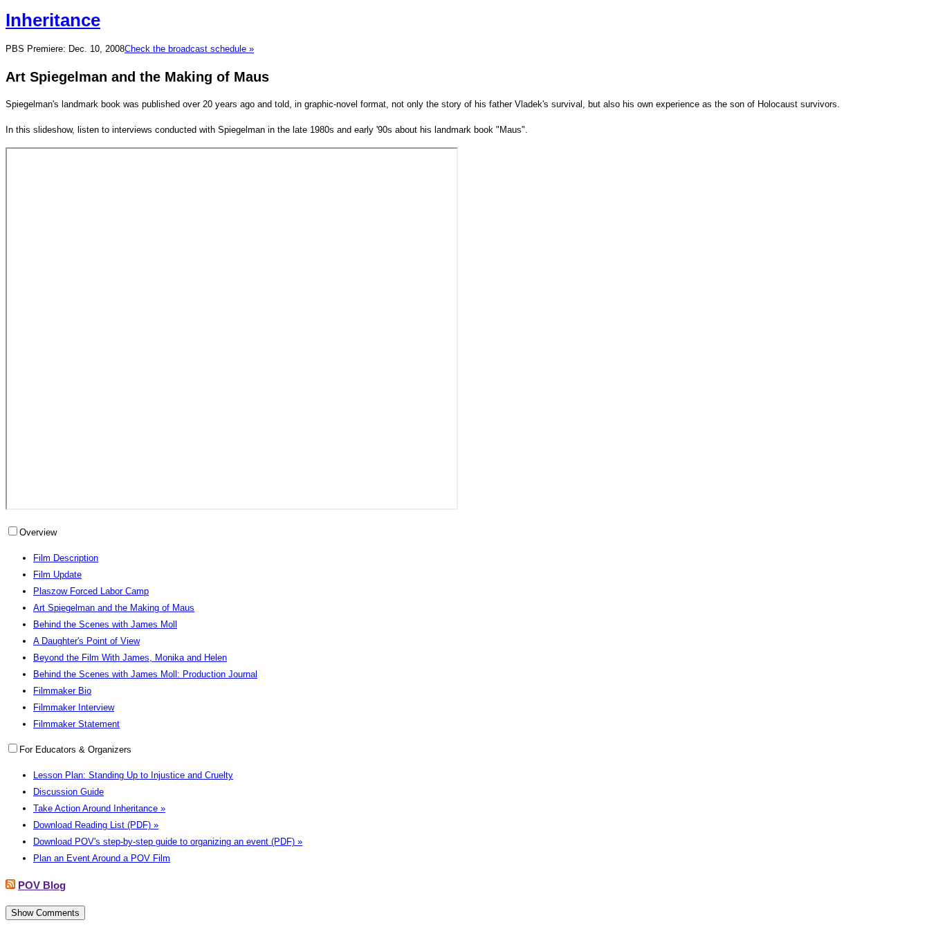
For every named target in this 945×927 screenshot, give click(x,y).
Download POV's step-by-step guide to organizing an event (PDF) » (167, 841)
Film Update (57, 574)
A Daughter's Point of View (86, 641)
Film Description (65, 558)
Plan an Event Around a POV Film (101, 858)
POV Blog (42, 885)
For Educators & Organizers (75, 749)
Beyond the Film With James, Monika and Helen (130, 657)
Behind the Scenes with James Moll (105, 624)
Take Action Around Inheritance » (99, 808)
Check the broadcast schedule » (189, 49)
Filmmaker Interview (73, 707)
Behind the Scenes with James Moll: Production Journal (145, 674)
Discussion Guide (68, 792)
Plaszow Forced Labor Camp (91, 591)
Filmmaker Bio (62, 691)
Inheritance (53, 20)
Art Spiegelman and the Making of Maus (113, 608)
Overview (38, 532)
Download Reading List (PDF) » (95, 825)
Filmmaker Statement (76, 724)
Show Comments (45, 913)
